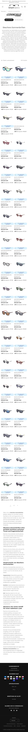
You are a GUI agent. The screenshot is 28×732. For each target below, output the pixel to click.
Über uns (14, 686)
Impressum (23, 725)
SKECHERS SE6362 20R (6, 128)
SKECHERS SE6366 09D (6, 299)
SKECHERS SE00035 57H (19, 226)
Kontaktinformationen (8, 725)
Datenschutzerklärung (11, 723)
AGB (14, 725)
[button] (2, 6)
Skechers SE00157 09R (5, 494)
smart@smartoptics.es (14, 670)
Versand (18, 725)
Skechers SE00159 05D (5, 421)
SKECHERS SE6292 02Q (6, 79)
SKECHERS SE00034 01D (6, 274)
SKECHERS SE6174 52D (19, 323)
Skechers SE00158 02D (19, 177)
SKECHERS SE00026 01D (19, 104)
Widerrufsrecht (20, 723)
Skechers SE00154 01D (5, 201)
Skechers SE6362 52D (5, 348)
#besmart (17, 708)
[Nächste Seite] (17, 505)
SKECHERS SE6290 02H (6, 323)
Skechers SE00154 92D (19, 396)
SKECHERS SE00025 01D (6, 104)
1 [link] (10, 505)
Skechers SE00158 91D (5, 470)
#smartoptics (12, 708)
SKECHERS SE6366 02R (19, 299)
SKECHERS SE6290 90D (19, 79)
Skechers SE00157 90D (5, 177)
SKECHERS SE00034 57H (19, 250)
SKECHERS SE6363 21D (19, 274)
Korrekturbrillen (19, 19)
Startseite (3, 11)
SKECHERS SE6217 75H (6, 152)
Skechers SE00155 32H (19, 348)
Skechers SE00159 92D (5, 445)
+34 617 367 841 (14, 668)
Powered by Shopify (15, 729)
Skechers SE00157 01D (18, 470)
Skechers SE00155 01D (5, 372)
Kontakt (14, 699)
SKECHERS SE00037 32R (19, 201)
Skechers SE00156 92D (19, 494)
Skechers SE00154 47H (19, 372)
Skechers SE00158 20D (19, 445)
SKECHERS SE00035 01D (6, 250)
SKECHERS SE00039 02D (6, 226)
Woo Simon (22, 729)
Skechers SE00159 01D (18, 421)
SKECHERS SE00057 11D (19, 152)
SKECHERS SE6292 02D (19, 126)
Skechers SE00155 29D (5, 396)
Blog (14, 689)
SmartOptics (8, 729)
